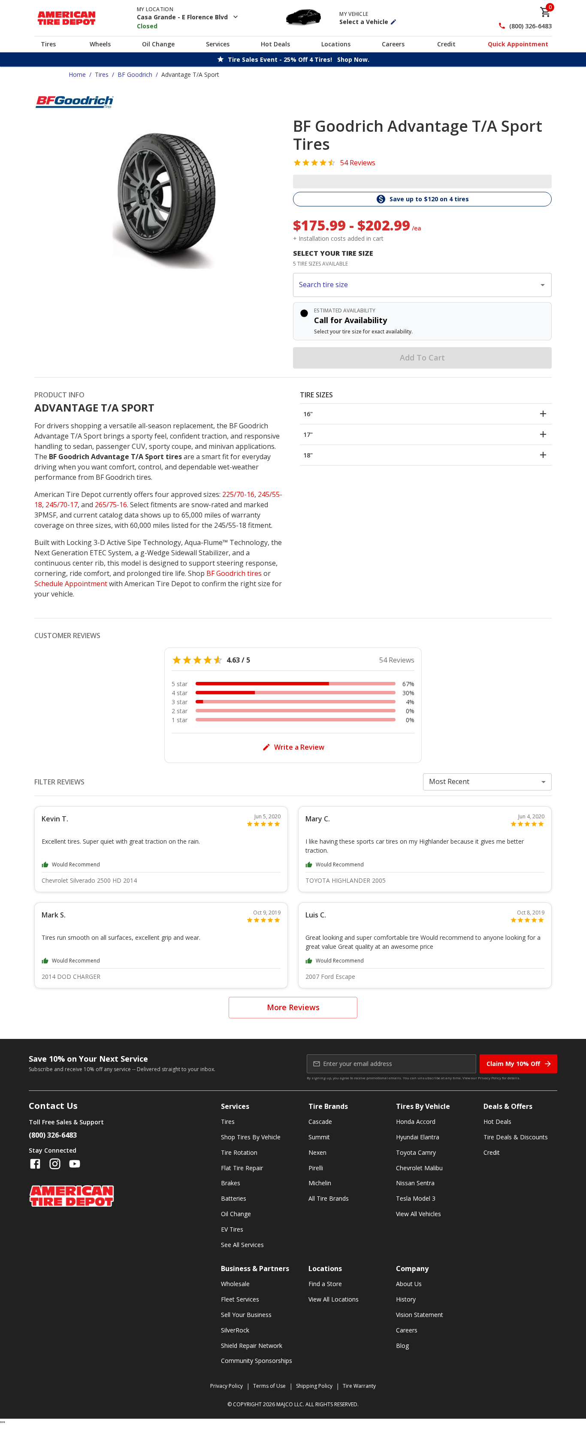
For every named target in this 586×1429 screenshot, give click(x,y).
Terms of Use (269, 1386)
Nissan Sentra (415, 1183)
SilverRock (235, 1330)
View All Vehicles (418, 1214)
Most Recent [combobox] (449, 781)
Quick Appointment (518, 44)
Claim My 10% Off (513, 1064)
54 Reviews (357, 162)
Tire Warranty (359, 1386)
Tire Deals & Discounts (515, 1137)
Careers (393, 44)
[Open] (543, 285)
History (406, 1299)
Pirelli (315, 1168)
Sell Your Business (246, 1315)
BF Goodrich (135, 74)
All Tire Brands (328, 1198)
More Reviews (293, 1007)
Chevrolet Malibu (419, 1168)
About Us (409, 1284)
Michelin (319, 1183)
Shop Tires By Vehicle (251, 1137)
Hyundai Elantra (417, 1137)
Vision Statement (419, 1315)
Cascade (320, 1121)
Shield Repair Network (251, 1345)
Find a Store (325, 1284)
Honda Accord (415, 1121)
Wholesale (235, 1284)
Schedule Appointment (70, 583)
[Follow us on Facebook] (35, 1163)
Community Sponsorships (256, 1360)
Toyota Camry (416, 1152)
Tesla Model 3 (415, 1198)
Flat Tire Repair (242, 1168)
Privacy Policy (489, 1077)
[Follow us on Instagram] (54, 1163)
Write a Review (299, 747)
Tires (48, 44)
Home (77, 74)
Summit (319, 1137)
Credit (446, 44)
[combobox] (416, 285)
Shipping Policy (314, 1386)
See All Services (242, 1245)
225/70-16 (238, 494)
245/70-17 (61, 504)
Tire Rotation (239, 1152)
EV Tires (232, 1229)
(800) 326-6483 (530, 26)
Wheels (100, 44)
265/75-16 (111, 504)
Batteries (233, 1198)
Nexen (317, 1152)
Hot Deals (275, 44)
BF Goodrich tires (234, 573)
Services (218, 44)
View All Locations (333, 1299)
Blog (402, 1345)
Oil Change (158, 44)
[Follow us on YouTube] (74, 1163)
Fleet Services (240, 1299)
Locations (335, 44)
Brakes (230, 1183)
